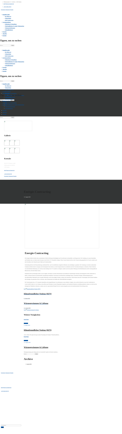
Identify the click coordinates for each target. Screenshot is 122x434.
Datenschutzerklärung (10, 433)
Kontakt (17, 433)
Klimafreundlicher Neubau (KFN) (38, 330)
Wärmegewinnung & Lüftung (36, 347)
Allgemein (26, 323)
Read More (26, 319)
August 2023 (29, 364)
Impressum (3, 433)
